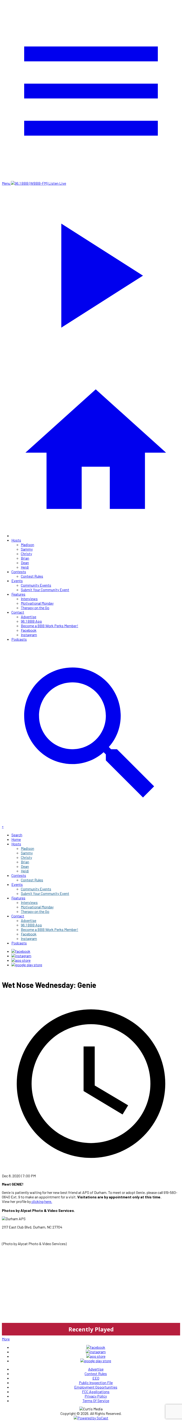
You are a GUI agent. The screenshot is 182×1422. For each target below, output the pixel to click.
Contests (18, 571)
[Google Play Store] (26, 964)
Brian (25, 558)
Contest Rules (32, 576)
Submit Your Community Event (45, 589)
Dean (25, 562)
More (6, 1339)
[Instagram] (21, 955)
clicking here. (41, 1201)
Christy (26, 553)
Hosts (16, 540)
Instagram (29, 634)
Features (18, 594)
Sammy (27, 549)
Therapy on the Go (35, 607)
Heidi (25, 567)
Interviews (29, 598)
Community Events (36, 585)
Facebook (28, 630)
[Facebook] (20, 951)
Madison (27, 544)
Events (17, 580)
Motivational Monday (37, 603)
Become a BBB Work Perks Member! (49, 625)
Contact (17, 612)
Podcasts (19, 639)
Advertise (28, 616)
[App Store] (21, 960)
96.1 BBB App (31, 621)
